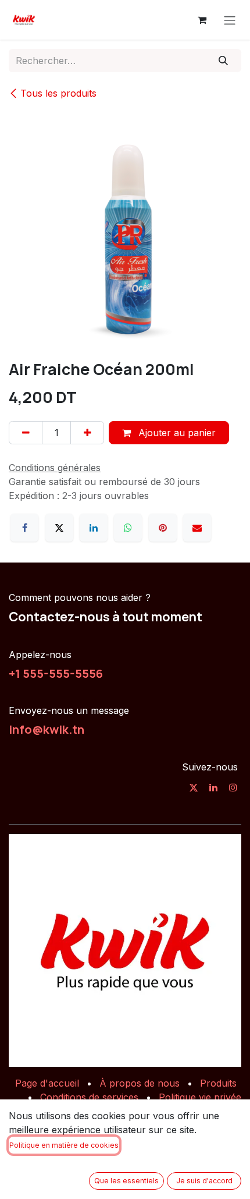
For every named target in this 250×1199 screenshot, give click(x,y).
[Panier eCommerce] (201, 19)
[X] (59, 528)
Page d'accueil (47, 1083)
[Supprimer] (25, 432)
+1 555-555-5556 (56, 673)
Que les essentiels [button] (126, 1180)
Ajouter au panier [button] (175, 432)
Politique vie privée (200, 1097)
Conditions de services (89, 1097)
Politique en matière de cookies (64, 1145)
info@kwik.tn (46, 729)
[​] (194, 787)
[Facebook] (24, 528)
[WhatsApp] (128, 528)
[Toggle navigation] (229, 20)
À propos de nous (139, 1083)
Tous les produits (58, 93)
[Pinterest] (163, 528)
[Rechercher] (223, 60)
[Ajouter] (87, 432)
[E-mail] (197, 528)
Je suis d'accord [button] (204, 1180)
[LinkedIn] (94, 528)
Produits (218, 1083)
